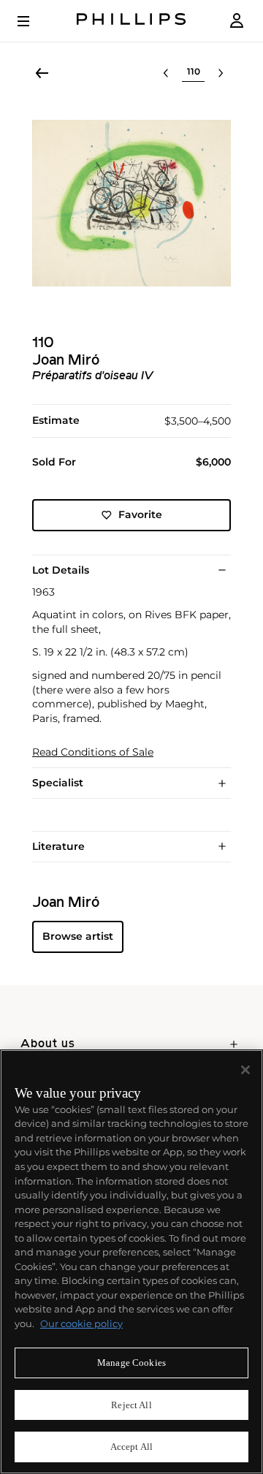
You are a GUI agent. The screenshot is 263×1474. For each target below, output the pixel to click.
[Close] (245, 1070)
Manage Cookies (131, 1362)
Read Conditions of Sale (92, 752)
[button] (131, 203)
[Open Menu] (34, 21)
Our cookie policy (81, 1323)
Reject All (131, 1404)
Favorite (140, 514)
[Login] (236, 21)
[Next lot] (220, 73)
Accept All (131, 1446)
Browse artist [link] (77, 936)
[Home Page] (131, 21)
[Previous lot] (166, 73)
